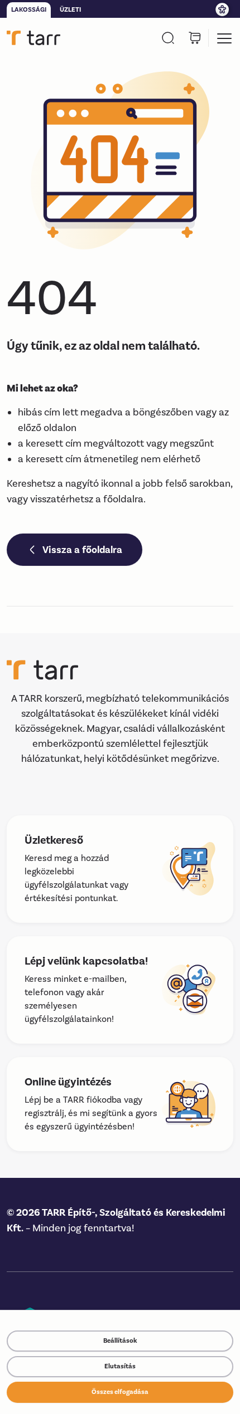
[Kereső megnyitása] (168, 38)
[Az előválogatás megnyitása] (194, 38)
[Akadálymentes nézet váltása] (223, 9)
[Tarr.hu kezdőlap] (33, 38)
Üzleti (70, 10)
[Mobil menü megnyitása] (224, 38)
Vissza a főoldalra (82, 550)
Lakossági (28, 10)
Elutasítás (120, 1366)
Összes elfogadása (120, 1392)
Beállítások (120, 1341)
